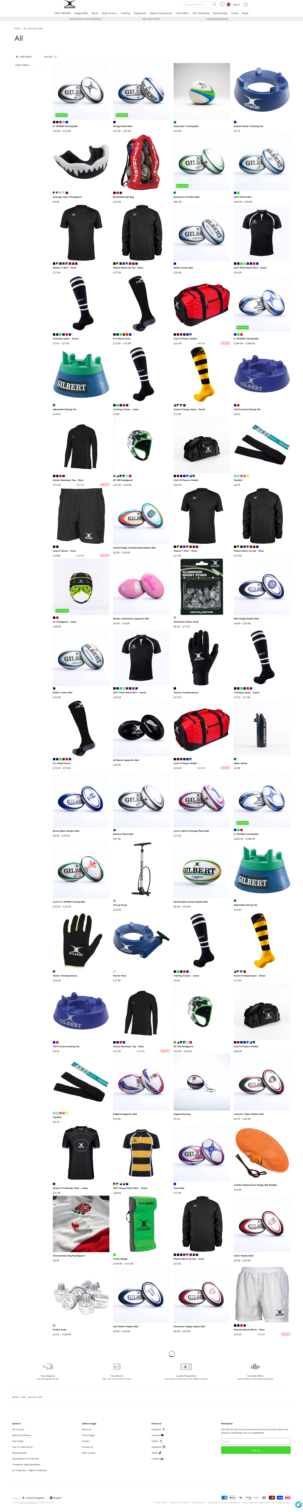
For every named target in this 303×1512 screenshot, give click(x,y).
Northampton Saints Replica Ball (191, 901)
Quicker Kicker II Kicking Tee (248, 126)
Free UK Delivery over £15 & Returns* (85, 19)
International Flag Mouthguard (69, 1255)
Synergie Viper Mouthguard (67, 197)
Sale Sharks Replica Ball (125, 1326)
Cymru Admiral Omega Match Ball (191, 830)
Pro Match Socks (122, 338)
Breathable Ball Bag (123, 197)
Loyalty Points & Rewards (217, 19)
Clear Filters (22, 64)
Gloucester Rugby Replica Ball (189, 1326)
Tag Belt (238, 480)
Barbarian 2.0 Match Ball (186, 197)
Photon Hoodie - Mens (124, 1471)
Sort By (48, 56)
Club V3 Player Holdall (185, 338)
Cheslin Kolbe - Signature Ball (249, 1397)
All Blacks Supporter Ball (126, 760)
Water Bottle (240, 763)
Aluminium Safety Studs (186, 621)
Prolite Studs (59, 1329)
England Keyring (182, 1114)
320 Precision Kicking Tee (247, 409)
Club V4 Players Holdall (186, 480)
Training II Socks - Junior (126, 409)
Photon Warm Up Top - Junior (189, 1258)
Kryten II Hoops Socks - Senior (189, 409)
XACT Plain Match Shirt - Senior (250, 267)
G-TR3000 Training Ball (246, 338)
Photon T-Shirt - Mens (64, 267)
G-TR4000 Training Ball (65, 126)
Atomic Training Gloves (65, 975)
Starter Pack (119, 975)
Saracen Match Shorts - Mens (249, 1329)
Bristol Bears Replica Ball (66, 830)
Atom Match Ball (242, 197)
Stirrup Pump (120, 905)
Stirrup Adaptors (242, 1471)
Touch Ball (179, 1188)
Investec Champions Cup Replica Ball (132, 1397)
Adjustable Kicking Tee (64, 409)
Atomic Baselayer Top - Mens (68, 480)
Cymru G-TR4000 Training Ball (69, 901)
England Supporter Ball (125, 1114)
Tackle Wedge (120, 1258)
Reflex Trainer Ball (183, 267)
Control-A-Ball (60, 1471)
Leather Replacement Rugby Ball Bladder (255, 1185)
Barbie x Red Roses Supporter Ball (131, 618)
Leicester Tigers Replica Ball (249, 1114)
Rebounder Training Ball (186, 126)
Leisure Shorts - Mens (64, 550)
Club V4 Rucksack (183, 1400)
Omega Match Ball (122, 126)
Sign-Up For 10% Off (151, 19)
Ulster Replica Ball (243, 1255)
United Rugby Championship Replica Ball (134, 547)
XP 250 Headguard (123, 480)
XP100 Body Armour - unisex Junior (71, 1400)
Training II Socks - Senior (66, 338)
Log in (236, 4)
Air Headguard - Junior (65, 621)
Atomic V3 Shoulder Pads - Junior (70, 1188)
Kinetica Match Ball (123, 834)
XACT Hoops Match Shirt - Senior (130, 1188)
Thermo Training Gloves (186, 692)
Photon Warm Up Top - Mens (128, 267)
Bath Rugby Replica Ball (246, 618)
